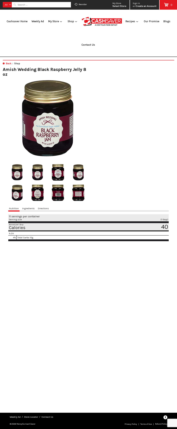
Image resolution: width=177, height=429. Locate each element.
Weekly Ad (15, 416)
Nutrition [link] (14, 208)
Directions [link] (43, 208)
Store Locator (31, 416)
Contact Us (47, 416)
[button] (17, 172)
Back (8, 63)
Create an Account (146, 6)
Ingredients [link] (28, 208)
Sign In (136, 3)
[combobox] (7, 4)
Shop (17, 63)
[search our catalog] (15, 4)
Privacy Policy (131, 424)
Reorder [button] (83, 4)
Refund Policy (161, 424)
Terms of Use (146, 424)
